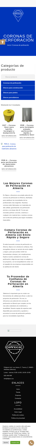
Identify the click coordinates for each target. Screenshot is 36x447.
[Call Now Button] (31, 443)
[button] (2, 42)
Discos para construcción (13, 88)
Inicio (9, 45)
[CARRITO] (29, 4)
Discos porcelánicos (11, 97)
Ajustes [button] (6, 442)
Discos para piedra (10, 92)
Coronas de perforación (12, 83)
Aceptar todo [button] (15, 442)
